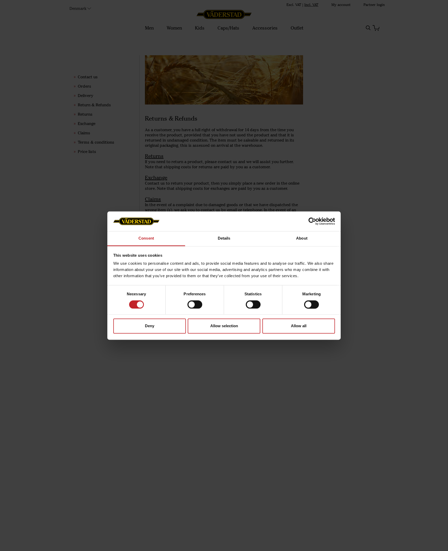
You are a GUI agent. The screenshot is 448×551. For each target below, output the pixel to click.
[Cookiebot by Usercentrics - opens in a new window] (312, 221)
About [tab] (301, 238)
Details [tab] (224, 238)
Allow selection (224, 326)
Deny (149, 326)
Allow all (298, 326)
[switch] (194, 304)
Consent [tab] (146, 238)
